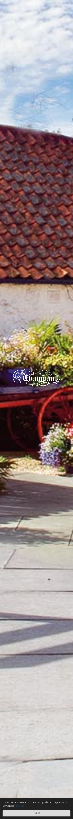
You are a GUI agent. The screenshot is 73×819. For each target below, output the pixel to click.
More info (19, 806)
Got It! (36, 813)
